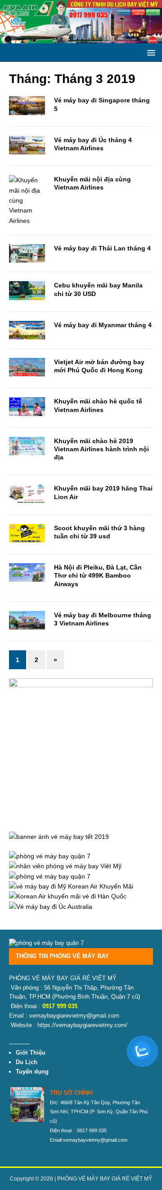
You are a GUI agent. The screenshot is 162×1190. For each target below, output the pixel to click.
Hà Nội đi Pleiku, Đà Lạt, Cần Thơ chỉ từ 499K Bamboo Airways (98, 575)
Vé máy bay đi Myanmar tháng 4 (103, 325)
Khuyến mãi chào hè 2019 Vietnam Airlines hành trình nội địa (101, 449)
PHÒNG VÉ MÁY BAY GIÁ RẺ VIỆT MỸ (104, 1179)
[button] (150, 52)
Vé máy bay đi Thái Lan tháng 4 (102, 248)
